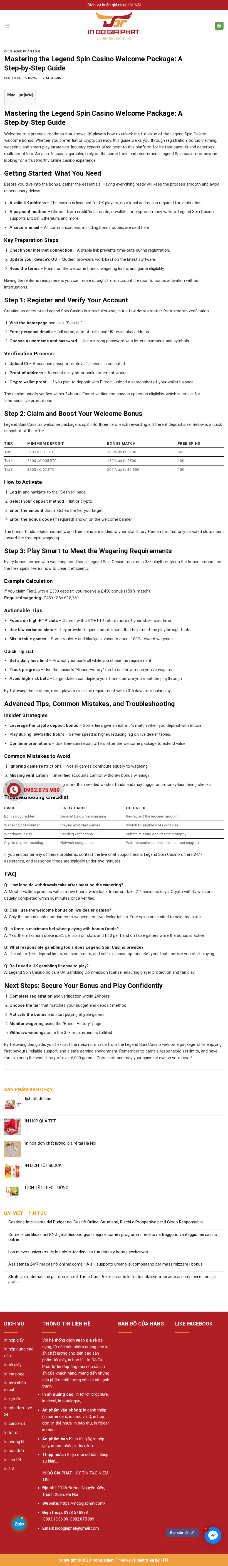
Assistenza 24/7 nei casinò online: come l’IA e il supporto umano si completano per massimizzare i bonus (105, 1264)
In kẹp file (12, 1398)
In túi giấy (12, 1364)
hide (28, 95)
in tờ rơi (83, 1394)
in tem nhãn (62, 1445)
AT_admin (53, 78)
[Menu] (7, 25)
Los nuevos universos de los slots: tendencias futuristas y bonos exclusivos (78, 1252)
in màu (48, 1429)
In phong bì (14, 1441)
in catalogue (69, 1400)
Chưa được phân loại (22, 51)
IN (44, 1473)
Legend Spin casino (178, 153)
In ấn (47, 1394)
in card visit (79, 1416)
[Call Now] (14, 790)
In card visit (14, 1423)
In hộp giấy (14, 1340)
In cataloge (14, 1374)
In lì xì (9, 1468)
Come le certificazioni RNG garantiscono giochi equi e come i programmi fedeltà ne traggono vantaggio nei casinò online (112, 1237)
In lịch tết (12, 1459)
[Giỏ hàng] (219, 26)
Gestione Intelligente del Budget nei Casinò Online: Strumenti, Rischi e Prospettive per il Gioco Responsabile (106, 1222)
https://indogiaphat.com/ (82, 1503)
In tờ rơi (11, 1432)
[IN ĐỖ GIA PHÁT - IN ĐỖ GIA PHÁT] (114, 26)
